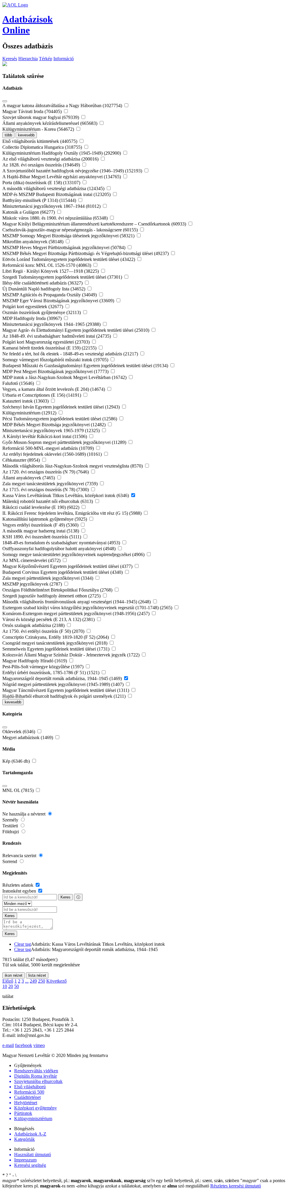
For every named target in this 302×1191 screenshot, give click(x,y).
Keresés (9, 58)
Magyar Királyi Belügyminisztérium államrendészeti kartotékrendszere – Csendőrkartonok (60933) (94, 223)
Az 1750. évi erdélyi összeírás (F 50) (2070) (44, 631)
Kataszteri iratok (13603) (26, 400)
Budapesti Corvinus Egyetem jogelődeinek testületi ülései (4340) (63, 572)
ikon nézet (13, 975)
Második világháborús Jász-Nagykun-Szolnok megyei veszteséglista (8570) (73, 465)
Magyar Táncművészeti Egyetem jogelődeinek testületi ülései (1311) (66, 690)
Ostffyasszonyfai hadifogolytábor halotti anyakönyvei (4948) (59, 548)
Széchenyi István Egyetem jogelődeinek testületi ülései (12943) (61, 406)
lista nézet (37, 975)
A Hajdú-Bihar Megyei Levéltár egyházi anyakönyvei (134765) (62, 176)
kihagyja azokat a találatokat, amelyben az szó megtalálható (143, 1185)
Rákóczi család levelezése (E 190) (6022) (41, 507)
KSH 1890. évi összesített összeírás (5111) (42, 536)
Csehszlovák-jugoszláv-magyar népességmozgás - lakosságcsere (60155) (70, 229)
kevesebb (26, 135)
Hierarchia (28, 58)
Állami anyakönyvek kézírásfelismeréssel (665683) (50, 123)
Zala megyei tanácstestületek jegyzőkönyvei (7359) (50, 483)
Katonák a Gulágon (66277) (29, 212)
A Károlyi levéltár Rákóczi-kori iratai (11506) (45, 436)
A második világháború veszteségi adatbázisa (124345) (54, 188)
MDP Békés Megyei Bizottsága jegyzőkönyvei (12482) (54, 424)
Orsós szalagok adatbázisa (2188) (34, 625)
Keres (65, 897)
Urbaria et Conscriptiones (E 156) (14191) (42, 395)
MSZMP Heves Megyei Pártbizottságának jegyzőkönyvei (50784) (64, 247)
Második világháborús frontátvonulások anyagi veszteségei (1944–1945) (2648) (77, 601)
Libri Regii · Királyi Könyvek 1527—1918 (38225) (51, 271)
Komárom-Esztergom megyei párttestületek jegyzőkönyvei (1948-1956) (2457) (76, 613)
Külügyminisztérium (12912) (30, 412)
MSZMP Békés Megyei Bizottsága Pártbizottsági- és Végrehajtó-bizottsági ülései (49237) (86, 253)
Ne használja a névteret (24, 813)
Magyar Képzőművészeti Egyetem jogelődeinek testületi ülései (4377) (68, 566)
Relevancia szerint (19, 855)
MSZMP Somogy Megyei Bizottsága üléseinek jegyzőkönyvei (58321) (69, 235)
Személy (10, 819)
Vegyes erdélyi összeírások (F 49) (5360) (41, 524)
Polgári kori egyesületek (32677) (33, 306)
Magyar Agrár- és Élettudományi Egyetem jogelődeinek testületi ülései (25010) (76, 330)
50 (16, 986)
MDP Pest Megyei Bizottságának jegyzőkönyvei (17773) (56, 371)
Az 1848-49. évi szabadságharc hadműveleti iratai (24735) (57, 336)
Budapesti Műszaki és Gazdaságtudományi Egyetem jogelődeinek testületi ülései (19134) (85, 365)
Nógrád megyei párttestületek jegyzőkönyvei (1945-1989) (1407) (63, 684)
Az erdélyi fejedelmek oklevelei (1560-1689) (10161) (52, 454)
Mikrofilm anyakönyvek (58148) (33, 241)
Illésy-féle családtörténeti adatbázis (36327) (43, 282)
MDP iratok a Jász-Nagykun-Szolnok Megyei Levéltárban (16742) (65, 377)
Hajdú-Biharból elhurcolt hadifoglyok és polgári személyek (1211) (64, 696)
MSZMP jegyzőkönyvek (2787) (32, 583)
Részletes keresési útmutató (235, 1185)
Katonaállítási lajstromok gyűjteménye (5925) (45, 519)
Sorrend (10, 861)
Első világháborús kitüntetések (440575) (40, 141)
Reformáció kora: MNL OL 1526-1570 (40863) (47, 265)
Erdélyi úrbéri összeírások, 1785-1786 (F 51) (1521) (51, 672)
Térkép (45, 58)
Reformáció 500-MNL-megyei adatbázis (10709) (48, 448)
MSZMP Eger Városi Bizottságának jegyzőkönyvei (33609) (58, 300)
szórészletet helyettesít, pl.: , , (74, 1180)
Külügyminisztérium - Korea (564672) (38, 129)
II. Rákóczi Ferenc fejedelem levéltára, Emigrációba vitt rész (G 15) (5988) (72, 513)
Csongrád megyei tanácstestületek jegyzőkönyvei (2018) (55, 643)
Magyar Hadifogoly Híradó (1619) (35, 660)
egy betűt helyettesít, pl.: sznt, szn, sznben (193, 1180)
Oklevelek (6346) (19, 731)
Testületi (10, 825)
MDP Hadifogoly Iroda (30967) (32, 318)
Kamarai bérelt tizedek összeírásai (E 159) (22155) (50, 347)
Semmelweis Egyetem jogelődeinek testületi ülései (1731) (56, 648)
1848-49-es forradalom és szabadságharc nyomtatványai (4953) (61, 542)
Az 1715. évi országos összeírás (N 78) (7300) (46, 489)
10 (4, 986)
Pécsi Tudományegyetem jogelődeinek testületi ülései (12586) (60, 418)
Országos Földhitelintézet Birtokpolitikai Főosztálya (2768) (58, 589)
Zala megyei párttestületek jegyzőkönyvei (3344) (48, 578)
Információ (63, 58)
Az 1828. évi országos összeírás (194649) (41, 164)
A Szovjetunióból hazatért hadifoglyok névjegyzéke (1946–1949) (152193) (72, 170)
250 (41, 980)
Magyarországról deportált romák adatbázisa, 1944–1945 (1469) (62, 678)
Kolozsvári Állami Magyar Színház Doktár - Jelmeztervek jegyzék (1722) (71, 654)
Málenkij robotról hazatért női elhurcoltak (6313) (48, 501)
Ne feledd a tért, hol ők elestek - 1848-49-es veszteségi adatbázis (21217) (70, 353)
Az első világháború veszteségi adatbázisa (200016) (51, 158)
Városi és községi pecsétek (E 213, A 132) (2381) (49, 619)
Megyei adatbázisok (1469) (28, 737)
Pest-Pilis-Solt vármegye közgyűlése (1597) (43, 666)
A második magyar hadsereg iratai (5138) (41, 530)
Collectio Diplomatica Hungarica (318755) (42, 147)
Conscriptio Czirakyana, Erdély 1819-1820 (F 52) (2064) (56, 637)
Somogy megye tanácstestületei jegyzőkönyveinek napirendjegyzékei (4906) (74, 554)
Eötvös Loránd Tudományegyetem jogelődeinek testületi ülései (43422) (69, 259)
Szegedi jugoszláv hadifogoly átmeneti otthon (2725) (52, 595)
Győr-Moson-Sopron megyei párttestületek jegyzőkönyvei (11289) (64, 442)
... (27, 980)
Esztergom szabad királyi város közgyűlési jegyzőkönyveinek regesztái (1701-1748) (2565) (87, 607)
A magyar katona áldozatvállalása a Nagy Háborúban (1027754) (62, 105)
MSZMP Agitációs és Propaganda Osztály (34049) (50, 294)
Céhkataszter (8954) (21, 460)
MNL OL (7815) (18, 790)
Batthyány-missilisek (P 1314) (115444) (39, 200)
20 (10, 986)
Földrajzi (11, 831)
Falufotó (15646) (18, 383)
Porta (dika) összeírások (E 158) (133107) (41, 182)
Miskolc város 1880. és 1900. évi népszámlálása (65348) (55, 217)
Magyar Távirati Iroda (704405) (32, 111)
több (8, 135)
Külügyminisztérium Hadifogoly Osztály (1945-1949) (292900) (62, 153)
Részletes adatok (18, 885)
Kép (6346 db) (16, 761)
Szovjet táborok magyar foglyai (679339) (41, 117)
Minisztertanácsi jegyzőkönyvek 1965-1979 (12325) (51, 430)
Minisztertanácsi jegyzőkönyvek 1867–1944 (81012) (52, 206)
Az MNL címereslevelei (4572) (32, 560)
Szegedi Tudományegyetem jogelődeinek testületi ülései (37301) (62, 277)
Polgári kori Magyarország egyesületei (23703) (46, 341)
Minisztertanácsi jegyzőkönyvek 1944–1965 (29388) (52, 324)
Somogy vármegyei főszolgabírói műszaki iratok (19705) (55, 359)
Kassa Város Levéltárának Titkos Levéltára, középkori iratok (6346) (66, 495)
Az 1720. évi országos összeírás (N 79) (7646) (46, 471)
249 (33, 980)
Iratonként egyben (19, 890)
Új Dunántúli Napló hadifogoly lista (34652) (44, 288)
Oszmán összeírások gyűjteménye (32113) (42, 312)
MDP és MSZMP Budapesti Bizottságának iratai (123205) (57, 194)
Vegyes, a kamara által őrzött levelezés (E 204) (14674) (54, 389)
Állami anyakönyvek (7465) (29, 477)
